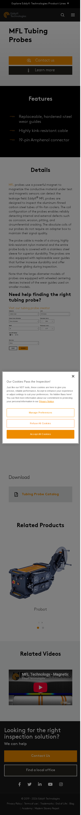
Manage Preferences (40, 412)
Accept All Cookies (40, 434)
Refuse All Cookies (40, 423)
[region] (40, 407)
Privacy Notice (46, 401)
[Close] (73, 376)
